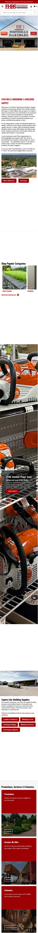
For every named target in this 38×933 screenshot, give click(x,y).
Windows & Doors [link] (27, 725)
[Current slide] (2, 18)
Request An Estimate (11, 927)
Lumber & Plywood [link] (10, 719)
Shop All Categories (9, 295)
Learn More (9, 879)
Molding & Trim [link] (27, 719)
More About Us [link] (9, 181)
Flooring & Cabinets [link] (11, 730)
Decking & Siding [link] (10, 725)
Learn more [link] (12, 491)
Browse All (8, 831)
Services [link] (23, 181)
